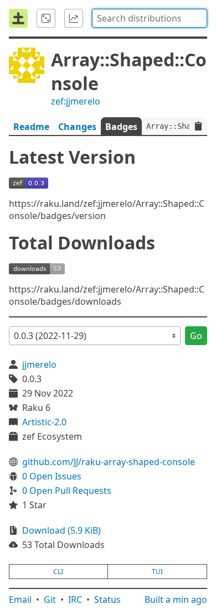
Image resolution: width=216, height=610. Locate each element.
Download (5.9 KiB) (61, 530)
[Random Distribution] (46, 18)
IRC (75, 599)
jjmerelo (39, 364)
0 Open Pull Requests (66, 490)
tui (157, 571)
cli (58, 571)
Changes (77, 127)
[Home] (18, 18)
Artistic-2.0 (44, 422)
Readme (31, 127)
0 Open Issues (51, 476)
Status (107, 599)
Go (196, 336)
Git (50, 599)
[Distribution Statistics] (73, 18)
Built (176, 599)
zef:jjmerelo (75, 101)
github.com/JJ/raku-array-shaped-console (108, 462)
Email (20, 599)
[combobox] (149, 18)
